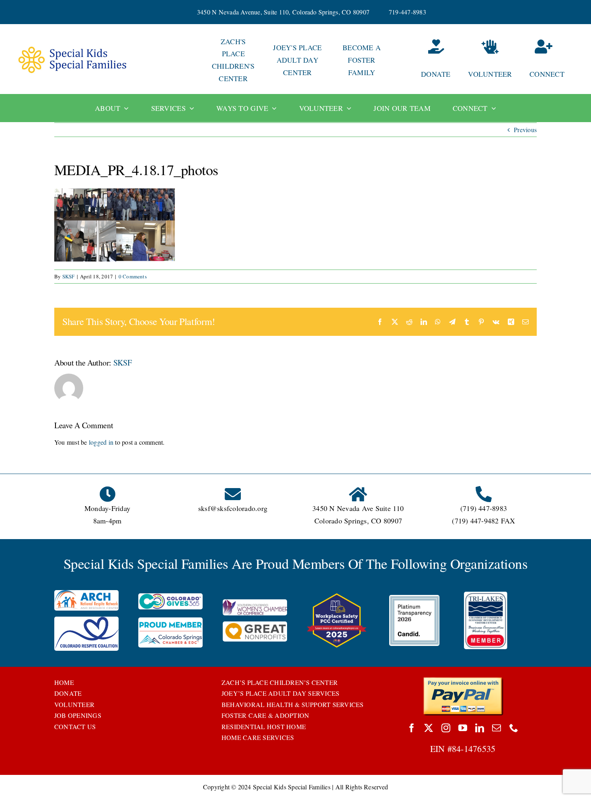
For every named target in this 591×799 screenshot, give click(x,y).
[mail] (496, 727)
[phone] (513, 727)
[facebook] (411, 727)
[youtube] (462, 727)
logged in (101, 442)
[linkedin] (479, 727)
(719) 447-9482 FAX (483, 520)
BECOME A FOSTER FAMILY (362, 60)
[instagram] (445, 727)
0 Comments (133, 276)
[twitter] (428, 727)
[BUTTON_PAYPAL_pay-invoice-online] (463, 680)
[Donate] (426, 60)
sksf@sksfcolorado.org (232, 508)
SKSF (68, 276)
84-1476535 (473, 748)
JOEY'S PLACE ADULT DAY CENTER (297, 60)
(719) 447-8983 (483, 508)
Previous (525, 129)
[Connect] (554, 60)
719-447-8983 (407, 12)
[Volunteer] (490, 60)
